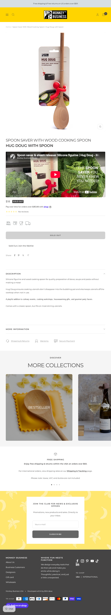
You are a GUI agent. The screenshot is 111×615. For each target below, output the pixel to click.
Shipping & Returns (20, 341)
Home (8, 27)
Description (13, 274)
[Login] (97, 14)
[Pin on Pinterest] (18, 255)
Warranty (44, 341)
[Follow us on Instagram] (82, 561)
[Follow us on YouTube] (92, 561)
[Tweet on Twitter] (23, 255)
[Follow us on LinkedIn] (77, 564)
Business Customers (15, 567)
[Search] (13, 14)
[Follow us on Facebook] (77, 561)
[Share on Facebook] (14, 255)
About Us (10, 562)
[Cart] (103, 14)
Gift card (10, 577)
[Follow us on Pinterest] (87, 561)
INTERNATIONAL (90, 577)
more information (17, 329)
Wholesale (11, 582)
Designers (10, 572)
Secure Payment (67, 341)
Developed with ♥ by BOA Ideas (39, 591)
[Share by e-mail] (28, 255)
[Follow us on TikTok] (97, 561)
